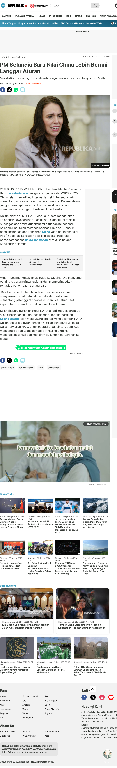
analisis (91, 16)
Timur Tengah (9, 23)
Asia (24, 57)
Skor (47, 696)
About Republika (8, 731)
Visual (25, 713)
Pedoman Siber (52, 731)
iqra (68, 16)
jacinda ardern (7, 367)
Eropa (21, 23)
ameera (6, 16)
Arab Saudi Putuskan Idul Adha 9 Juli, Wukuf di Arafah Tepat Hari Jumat (68, 263)
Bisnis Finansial (52, 709)
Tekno (25, 709)
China (46, 232)
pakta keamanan (36, 240)
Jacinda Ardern (17, 193)
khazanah (55, 16)
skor (42, 16)
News (3, 704)
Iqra (24, 700)
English (48, 713)
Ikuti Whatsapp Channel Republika (43, 347)
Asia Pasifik (44, 23)
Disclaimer (5, 735)
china (40, 367)
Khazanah (5, 700)
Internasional (14, 57)
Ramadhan (27, 717)
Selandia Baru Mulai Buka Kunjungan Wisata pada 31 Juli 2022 (12, 263)
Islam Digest (51, 700)
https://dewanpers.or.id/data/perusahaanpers (24, 752)
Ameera (4, 696)
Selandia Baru (10, 319)
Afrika (55, 23)
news (78, 16)
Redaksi (26, 731)
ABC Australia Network (72, 23)
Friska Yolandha (33, 83)
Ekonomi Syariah (25, 16)
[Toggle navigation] (3, 5)
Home (2, 57)
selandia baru (54, 367)
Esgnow (4, 713)
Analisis (26, 704)
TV (1, 717)
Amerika (31, 23)
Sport (47, 704)
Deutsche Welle (94, 23)
